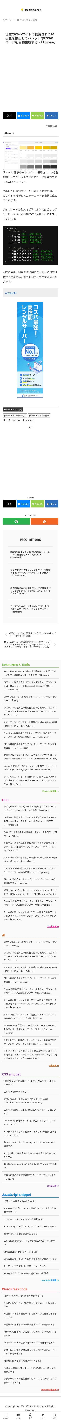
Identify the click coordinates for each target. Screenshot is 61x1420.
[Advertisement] (30, 77)
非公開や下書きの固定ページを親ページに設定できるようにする (30, 1315)
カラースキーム (13, 420)
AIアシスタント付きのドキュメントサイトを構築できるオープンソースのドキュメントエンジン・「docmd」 (30, 1042)
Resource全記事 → (50, 791)
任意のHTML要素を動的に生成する (20, 1201)
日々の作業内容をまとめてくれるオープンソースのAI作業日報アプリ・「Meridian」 (30, 746)
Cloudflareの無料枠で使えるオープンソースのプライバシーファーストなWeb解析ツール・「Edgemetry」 (30, 735)
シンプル (29, 420)
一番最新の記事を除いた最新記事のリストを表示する (29, 1324)
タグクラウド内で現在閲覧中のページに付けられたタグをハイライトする (30, 1380)
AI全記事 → (54, 1065)
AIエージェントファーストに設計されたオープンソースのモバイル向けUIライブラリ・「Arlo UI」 (30, 1016)
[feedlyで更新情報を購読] (16, 521)
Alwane (9, 293)
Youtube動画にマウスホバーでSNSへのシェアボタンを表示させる (30, 1369)
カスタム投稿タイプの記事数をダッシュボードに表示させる (30, 1304)
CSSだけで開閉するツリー (16, 1091)
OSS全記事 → (53, 926)
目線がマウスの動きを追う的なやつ (21, 1233)
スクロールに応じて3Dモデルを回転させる (24, 1219)
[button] (54, 806)
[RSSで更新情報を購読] (44, 521)
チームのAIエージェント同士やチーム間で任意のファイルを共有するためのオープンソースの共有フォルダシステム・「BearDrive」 (30, 780)
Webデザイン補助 (14, 409)
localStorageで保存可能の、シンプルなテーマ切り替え (30, 1226)
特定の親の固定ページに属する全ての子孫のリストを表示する (30, 1333)
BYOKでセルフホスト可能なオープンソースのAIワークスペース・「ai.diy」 (30, 698)
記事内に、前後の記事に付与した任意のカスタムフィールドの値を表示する (30, 1351)
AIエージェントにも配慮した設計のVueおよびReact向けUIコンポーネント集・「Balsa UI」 (30, 724)
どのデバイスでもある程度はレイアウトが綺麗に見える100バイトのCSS (30, 1133)
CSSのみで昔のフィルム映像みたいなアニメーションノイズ (30, 1111)
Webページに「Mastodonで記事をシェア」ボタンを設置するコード (30, 1210)
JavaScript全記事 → (50, 1280)
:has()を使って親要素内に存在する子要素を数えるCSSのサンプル (30, 1155)
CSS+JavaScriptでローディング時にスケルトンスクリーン (30, 1242)
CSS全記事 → (53, 1185)
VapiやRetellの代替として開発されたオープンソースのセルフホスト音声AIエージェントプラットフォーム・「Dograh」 (29, 1029)
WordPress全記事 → (50, 1389)
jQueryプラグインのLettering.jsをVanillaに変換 (26, 1273)
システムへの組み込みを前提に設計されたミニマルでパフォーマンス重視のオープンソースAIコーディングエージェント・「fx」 (30, 711)
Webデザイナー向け (40, 415)
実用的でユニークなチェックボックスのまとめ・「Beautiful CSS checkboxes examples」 (27, 1100)
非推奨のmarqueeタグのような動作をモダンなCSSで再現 (30, 1166)
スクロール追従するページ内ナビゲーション (25, 1266)
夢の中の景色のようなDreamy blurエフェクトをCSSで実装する (29, 1144)
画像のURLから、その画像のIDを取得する (23, 1295)
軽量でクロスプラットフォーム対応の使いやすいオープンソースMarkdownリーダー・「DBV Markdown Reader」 (31, 756)
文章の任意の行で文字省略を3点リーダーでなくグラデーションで (29, 1177)
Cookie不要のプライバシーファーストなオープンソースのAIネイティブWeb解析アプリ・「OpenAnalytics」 (30, 767)
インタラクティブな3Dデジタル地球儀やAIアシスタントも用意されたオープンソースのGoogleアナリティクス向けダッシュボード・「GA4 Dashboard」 (30, 1054)
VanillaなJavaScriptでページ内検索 (20, 1251)
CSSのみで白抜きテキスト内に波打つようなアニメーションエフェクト (30, 1122)
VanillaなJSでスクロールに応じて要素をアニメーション (30, 1258)
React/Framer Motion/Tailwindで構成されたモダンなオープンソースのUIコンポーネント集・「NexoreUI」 (30, 673)
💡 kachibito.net (30, 10)
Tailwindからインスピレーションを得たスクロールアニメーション (30, 1082)
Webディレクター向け (16, 415)
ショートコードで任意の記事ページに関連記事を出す (29, 1342)
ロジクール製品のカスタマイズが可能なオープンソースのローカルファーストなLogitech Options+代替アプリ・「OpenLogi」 (30, 686)
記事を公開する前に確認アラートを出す (23, 1360)
